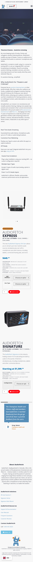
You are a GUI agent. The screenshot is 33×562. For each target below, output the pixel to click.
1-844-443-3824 (8, 527)
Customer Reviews (6, 519)
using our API (10, 151)
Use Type (7, 283)
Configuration (8, 383)
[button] (4, 205)
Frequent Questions (6, 515)
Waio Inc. (14, 112)
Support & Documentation (8, 509)
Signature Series (5, 498)
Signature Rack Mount (7, 501)
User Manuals (5, 512)
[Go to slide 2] (17, 221)
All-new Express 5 (6, 495)
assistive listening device (18, 87)
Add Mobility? (7, 277)
